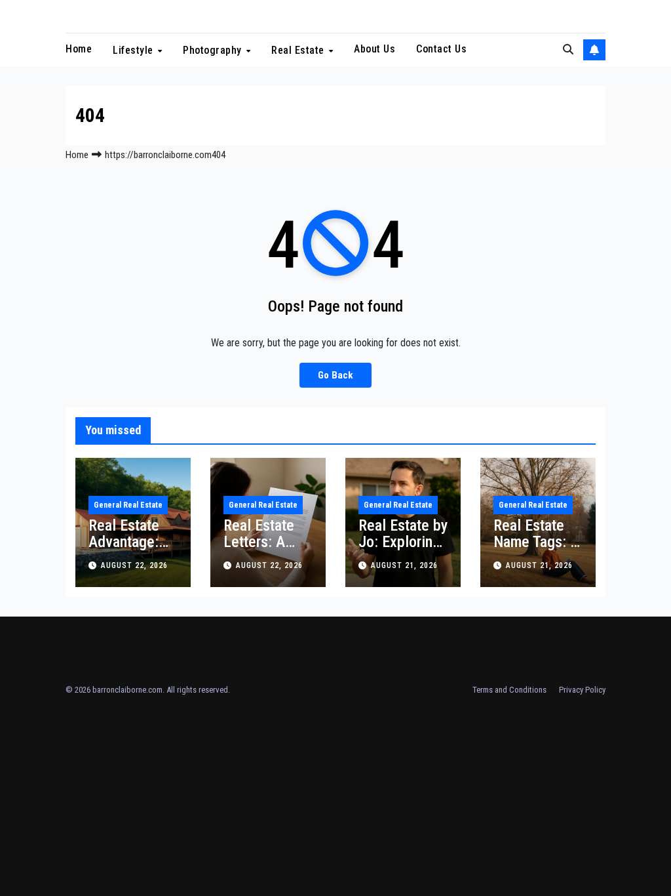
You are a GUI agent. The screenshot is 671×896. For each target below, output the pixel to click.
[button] (568, 49)
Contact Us (441, 49)
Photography (213, 50)
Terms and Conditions (509, 690)
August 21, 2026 (404, 565)
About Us (374, 49)
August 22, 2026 (134, 565)
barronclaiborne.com (127, 690)
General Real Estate (128, 505)
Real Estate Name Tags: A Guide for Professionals (536, 550)
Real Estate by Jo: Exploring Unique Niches (403, 550)
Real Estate (299, 50)
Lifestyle (134, 50)
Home (79, 49)
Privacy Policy (582, 690)
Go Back (335, 375)
